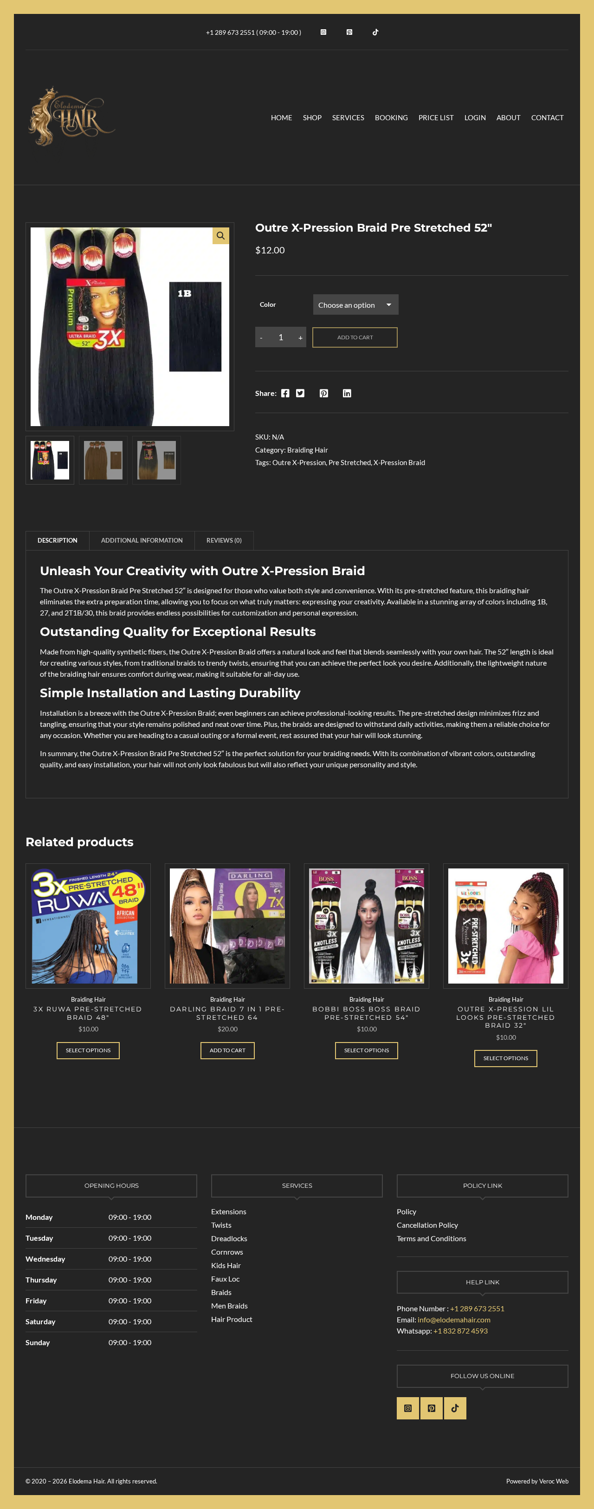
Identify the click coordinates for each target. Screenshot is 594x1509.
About (509, 117)
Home (281, 117)
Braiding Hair (307, 450)
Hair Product (231, 1319)
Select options (88, 1050)
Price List (436, 117)
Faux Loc (225, 1278)
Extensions (228, 1211)
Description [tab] (57, 540)
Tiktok (375, 32)
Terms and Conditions (431, 1238)
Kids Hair (226, 1265)
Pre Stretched (350, 462)
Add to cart (355, 337)
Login (475, 117)
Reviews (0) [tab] (224, 540)
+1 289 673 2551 (477, 1308)
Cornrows (227, 1251)
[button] (221, 235)
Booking (391, 117)
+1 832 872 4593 (460, 1330)
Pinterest (349, 32)
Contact (547, 117)
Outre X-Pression (299, 462)
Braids (221, 1292)
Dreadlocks (229, 1238)
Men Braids (229, 1305)
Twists (221, 1224)
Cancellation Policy (427, 1224)
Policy (406, 1211)
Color (268, 304)
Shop (312, 117)
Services (348, 117)
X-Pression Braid (399, 462)
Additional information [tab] (142, 540)
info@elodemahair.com (454, 1319)
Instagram (323, 32)
